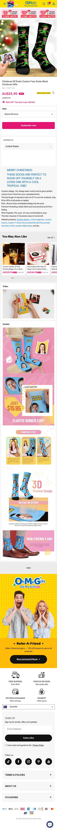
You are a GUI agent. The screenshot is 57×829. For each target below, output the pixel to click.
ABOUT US (10, 786)
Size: (4, 109)
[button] (3, 254)
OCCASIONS (11, 797)
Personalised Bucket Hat (32, 223)
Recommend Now (27, 659)
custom (33, 219)
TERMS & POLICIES (15, 775)
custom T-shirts (14, 223)
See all (50, 237)
